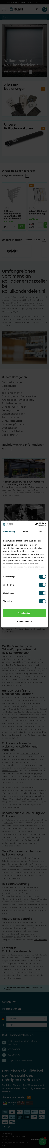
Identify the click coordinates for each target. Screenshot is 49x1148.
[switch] (42, 585)
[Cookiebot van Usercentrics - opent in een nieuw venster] (35, 524)
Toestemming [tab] (9, 531)
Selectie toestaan (24, 621)
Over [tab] (40, 531)
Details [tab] (25, 531)
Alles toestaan (24, 613)
